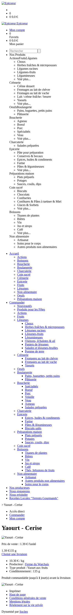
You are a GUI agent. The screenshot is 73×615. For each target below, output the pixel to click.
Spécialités (23, 131)
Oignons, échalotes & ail (40, 341)
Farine (21, 163)
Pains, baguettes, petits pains (34, 110)
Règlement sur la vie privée (26, 605)
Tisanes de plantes (28, 215)
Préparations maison (21, 173)
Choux (21, 61)
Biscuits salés (33, 428)
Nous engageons (19, 491)
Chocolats (23, 194)
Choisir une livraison (14, 554)
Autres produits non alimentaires (37, 247)
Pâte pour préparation (30, 152)
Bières (21, 219)
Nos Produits (17, 54)
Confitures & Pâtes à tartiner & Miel (39, 201)
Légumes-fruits (26, 72)
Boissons (14, 212)
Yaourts (21, 100)
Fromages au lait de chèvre (33, 89)
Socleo (23, 611)
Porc (20, 128)
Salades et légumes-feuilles (41, 348)
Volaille (29, 396)
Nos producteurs (19, 487)
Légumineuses (26, 75)
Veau (20, 135)
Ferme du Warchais (37, 564)
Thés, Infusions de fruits (40, 470)
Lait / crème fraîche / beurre (34, 96)
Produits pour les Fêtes (31, 309)
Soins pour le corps (29, 243)
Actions (14, 58)
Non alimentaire (19, 236)
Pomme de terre (34, 351)
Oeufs (13, 107)
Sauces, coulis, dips (29, 184)
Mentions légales (19, 601)
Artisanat (22, 240)
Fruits (22, 58)
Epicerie (14, 149)
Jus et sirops (24, 226)
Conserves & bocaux (30, 156)
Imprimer (15, 591)
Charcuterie (16, 142)
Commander (17, 302)
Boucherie (15, 117)
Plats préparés (25, 177)
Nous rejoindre (18, 494)
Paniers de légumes (36, 344)
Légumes (31, 58)
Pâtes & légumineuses (30, 166)
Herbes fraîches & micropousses (37, 65)
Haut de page (17, 594)
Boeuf (21, 124)
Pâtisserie (23, 114)
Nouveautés (24, 306)
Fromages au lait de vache (33, 93)
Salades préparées (28, 145)
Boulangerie (24, 107)
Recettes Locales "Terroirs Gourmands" (33, 498)
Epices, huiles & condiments (34, 159)
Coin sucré (16, 187)
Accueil (14, 253)
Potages (22, 180)
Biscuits (22, 191)
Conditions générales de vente (27, 598)
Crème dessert (25, 86)
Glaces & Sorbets (28, 205)
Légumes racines (27, 68)
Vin (19, 222)
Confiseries (24, 198)
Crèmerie (15, 82)
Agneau (22, 121)
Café (20, 229)
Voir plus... (24, 79)
